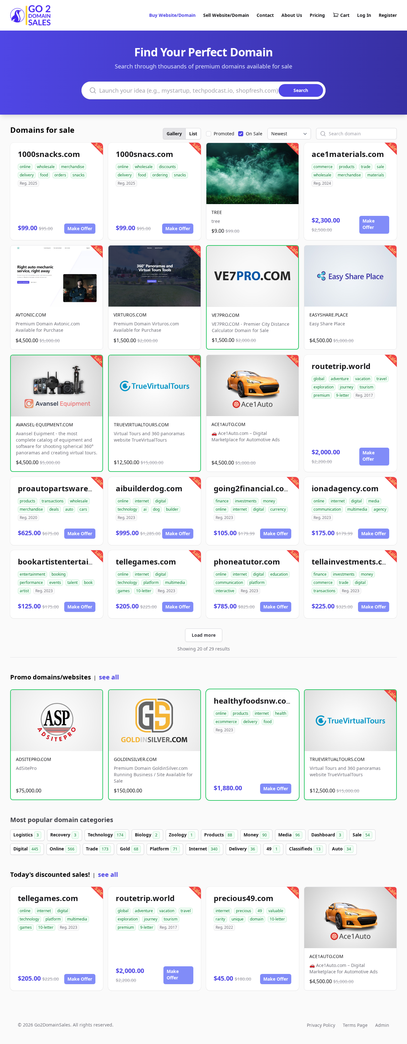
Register (388, 15)
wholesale (46, 166)
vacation (362, 378)
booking (59, 574)
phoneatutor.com (247, 561)
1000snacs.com (144, 154)
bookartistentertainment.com (75, 561)
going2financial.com (253, 488)
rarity (220, 919)
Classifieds (305, 849)
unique (237, 919)
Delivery (242, 849)
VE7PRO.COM (225, 315)
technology (127, 509)
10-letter (143, 590)
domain (256, 919)
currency (278, 509)
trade (365, 166)
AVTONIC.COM (31, 315)
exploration (324, 387)
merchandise (72, 166)
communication (327, 509)
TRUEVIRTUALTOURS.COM (141, 425)
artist (24, 590)
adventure (340, 378)
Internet (203, 849)
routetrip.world (341, 366)
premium (322, 395)
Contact (265, 15)
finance (222, 501)
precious (243, 910)
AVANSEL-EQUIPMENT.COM (44, 425)
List (193, 134)
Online (62, 849)
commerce (323, 166)
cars (83, 509)
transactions (53, 501)
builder (172, 509)
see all (109, 677)
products (347, 166)
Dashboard (326, 835)
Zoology (181, 835)
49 (272, 849)
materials (375, 175)
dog (156, 509)
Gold (129, 849)
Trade (97, 849)
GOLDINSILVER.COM (135, 759)
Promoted (224, 134)
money (269, 501)
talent (72, 582)
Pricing (317, 15)
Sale (361, 835)
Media (289, 835)
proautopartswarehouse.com (74, 488)
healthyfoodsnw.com (254, 700)
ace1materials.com (348, 154)
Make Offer (79, 228)
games (124, 590)
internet (142, 501)
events (55, 582)
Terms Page (355, 1025)
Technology (105, 835)
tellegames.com (146, 561)
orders (60, 175)
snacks (78, 175)
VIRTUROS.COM (130, 315)
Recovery (63, 835)
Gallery (174, 134)
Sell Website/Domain (226, 15)
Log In (364, 15)
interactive (225, 590)
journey (346, 387)
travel (381, 378)
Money (255, 835)
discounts (167, 166)
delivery (27, 175)
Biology (146, 835)
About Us (291, 15)
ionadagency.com (345, 488)
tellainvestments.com (353, 561)
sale (380, 166)
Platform (163, 849)
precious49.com (243, 898)
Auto (341, 849)
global (319, 378)
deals (54, 509)
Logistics (26, 835)
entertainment (32, 574)
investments (246, 501)
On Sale (254, 134)
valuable (275, 910)
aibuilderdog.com (149, 488)
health (280, 713)
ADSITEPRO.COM (33, 759)
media (373, 501)
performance (31, 582)
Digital (25, 849)
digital (160, 501)
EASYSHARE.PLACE (328, 315)
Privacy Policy (321, 1025)
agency (380, 509)
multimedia (357, 509)
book (88, 582)
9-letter (342, 395)
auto (69, 509)
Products (218, 835)
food (44, 175)
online (25, 166)
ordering (160, 175)
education (279, 574)
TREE (216, 212)
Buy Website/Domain (172, 15)
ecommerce (226, 721)
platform (151, 582)
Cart (344, 15)
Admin (382, 1025)
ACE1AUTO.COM (228, 424)
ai (145, 509)
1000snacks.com (49, 154)
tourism (366, 387)
